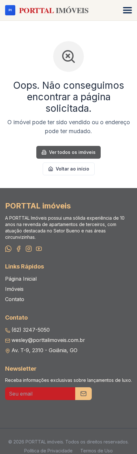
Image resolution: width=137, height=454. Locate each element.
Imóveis (14, 289)
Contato (14, 299)
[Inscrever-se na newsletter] (83, 393)
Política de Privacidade (48, 450)
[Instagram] (28, 249)
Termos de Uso (96, 450)
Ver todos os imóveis (72, 152)
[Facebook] (18, 249)
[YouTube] (39, 249)
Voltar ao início (72, 168)
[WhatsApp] (8, 249)
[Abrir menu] (127, 10)
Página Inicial (21, 279)
